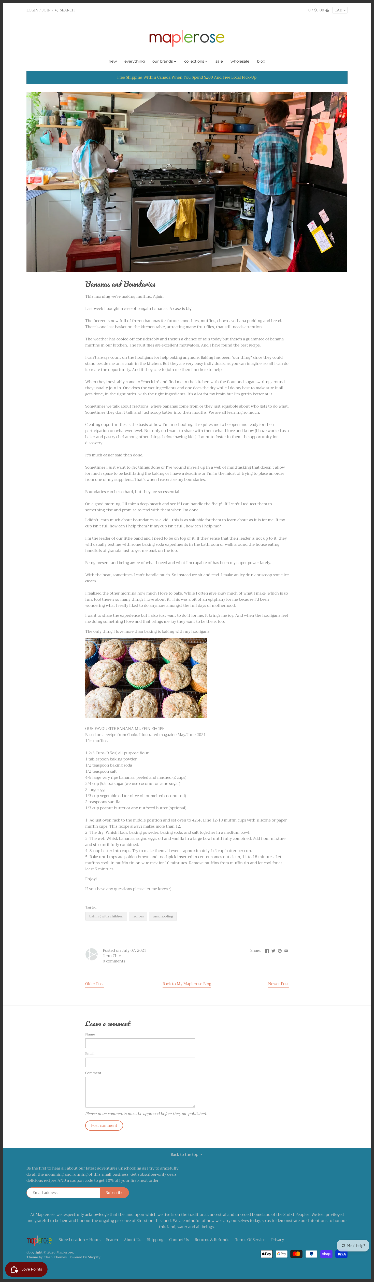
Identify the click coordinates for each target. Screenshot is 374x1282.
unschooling (163, 916)
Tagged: (91, 907)
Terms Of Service (250, 1239)
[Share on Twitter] (273, 950)
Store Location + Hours (79, 1239)
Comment (93, 1073)
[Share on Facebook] (267, 950)
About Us (132, 1239)
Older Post (94, 984)
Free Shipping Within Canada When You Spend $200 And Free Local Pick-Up (186, 77)
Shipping (155, 1239)
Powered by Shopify (84, 1257)
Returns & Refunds (212, 1239)
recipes (138, 916)
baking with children (106, 916)
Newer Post (278, 984)
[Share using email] (286, 950)
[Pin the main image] (280, 950)
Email (89, 1054)
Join (46, 10)
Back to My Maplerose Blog (187, 984)
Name (90, 1034)
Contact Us (179, 1239)
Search (112, 1239)
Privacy (277, 1239)
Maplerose (64, 1252)
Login (32, 10)
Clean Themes (55, 1257)
